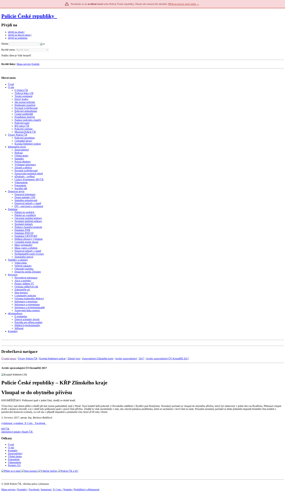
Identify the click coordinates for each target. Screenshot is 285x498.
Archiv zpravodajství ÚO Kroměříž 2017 (167, 358)
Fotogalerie (14, 459)
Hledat (4, 43)
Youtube (68, 489)
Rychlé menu (8, 49)
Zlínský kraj (74, 358)
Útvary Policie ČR (27, 358)
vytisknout (6, 423)
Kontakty (13, 450)
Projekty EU (14, 465)
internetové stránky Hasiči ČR (17, 431)
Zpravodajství (15, 453)
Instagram (46, 489)
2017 (141, 358)
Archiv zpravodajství (126, 358)
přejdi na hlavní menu (19, 35)
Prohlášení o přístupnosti (86, 489)
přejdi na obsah (16, 32)
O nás (11, 447)
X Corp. (29, 423)
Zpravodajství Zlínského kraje (97, 358)
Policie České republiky (27, 16)
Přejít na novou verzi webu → (183, 4)
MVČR (5, 428)
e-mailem (18, 423)
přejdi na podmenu (17, 38)
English (35, 64)
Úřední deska (15, 456)
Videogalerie (14, 462)
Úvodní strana (8, 358)
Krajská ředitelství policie (52, 358)
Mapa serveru (24, 64)
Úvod (11, 444)
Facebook (40, 423)
